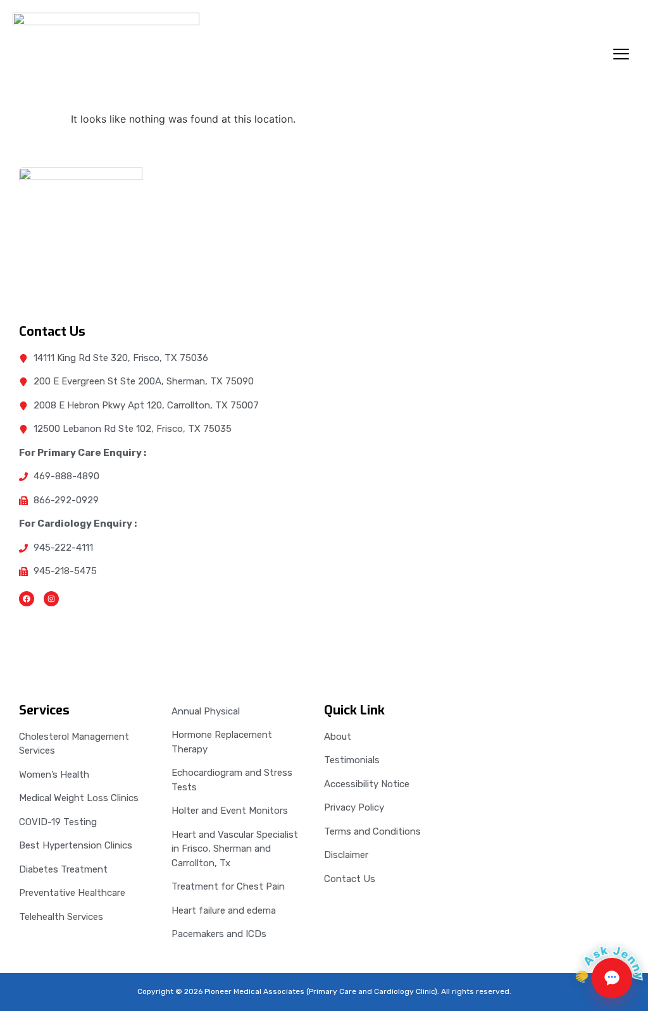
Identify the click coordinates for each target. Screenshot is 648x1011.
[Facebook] (26, 598)
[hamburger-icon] (621, 56)
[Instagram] (51, 598)
